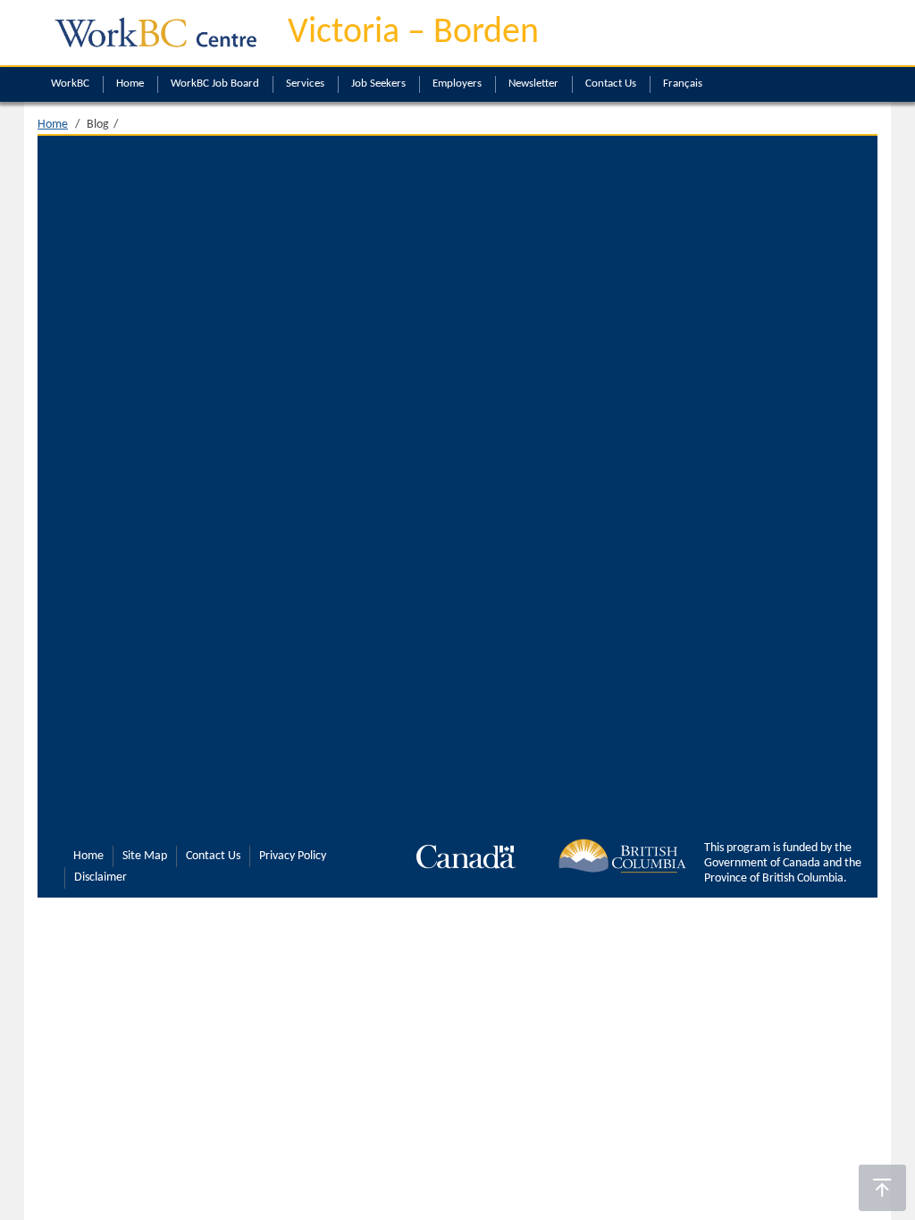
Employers (457, 83)
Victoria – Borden (413, 33)
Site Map (144, 856)
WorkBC (70, 83)
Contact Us (610, 83)
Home (130, 83)
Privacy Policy (292, 856)
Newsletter (533, 83)
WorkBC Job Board (215, 83)
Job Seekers (378, 83)
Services (305, 83)
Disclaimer (100, 877)
